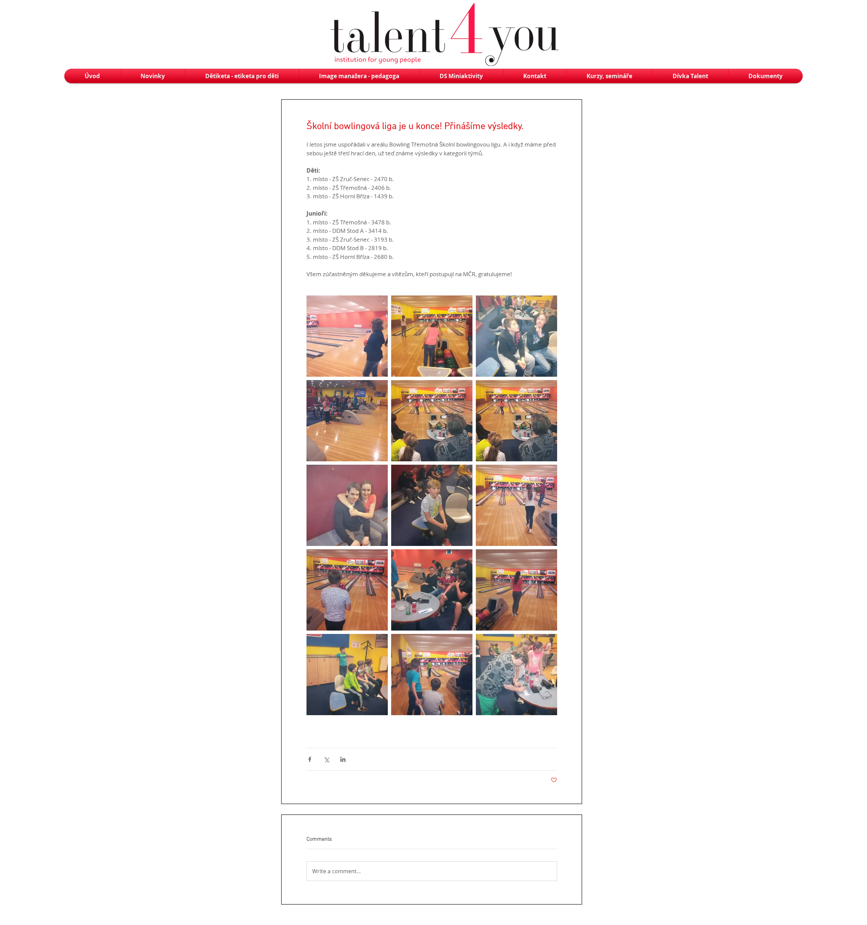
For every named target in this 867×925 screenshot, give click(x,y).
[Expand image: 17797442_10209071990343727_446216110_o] (347, 674)
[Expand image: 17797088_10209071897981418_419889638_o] (431, 590)
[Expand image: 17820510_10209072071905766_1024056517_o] (347, 336)
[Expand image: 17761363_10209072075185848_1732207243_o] (516, 590)
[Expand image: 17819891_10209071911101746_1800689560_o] (347, 420)
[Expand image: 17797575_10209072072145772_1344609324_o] (516, 674)
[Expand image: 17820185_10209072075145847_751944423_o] (516, 336)
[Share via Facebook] (309, 759)
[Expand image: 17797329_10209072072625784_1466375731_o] (347, 590)
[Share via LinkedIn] (343, 759)
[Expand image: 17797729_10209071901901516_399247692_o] (431, 674)
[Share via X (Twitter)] (326, 759)
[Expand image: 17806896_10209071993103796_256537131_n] (431, 420)
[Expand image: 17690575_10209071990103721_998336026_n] (516, 505)
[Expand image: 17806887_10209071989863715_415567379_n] (431, 505)
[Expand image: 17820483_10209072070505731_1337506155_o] (431, 336)
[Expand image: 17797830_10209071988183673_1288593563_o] (347, 505)
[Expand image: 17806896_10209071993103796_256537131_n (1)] (516, 420)
